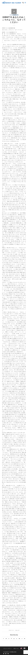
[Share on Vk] (19, 638)
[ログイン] (3, 653)
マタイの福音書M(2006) (14, 15)
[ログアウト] (5, 653)
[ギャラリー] (8, 653)
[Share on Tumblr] (16, 638)
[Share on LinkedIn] (14, 638)
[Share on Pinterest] (11, 638)
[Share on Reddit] (22, 638)
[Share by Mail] (24, 638)
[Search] (22, 2)
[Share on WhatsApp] (8, 638)
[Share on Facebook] (3, 638)
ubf (18, 630)
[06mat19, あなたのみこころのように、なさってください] (14, 11)
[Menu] (25, 2)
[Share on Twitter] (6, 638)
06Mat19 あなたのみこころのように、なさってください (14, 19)
